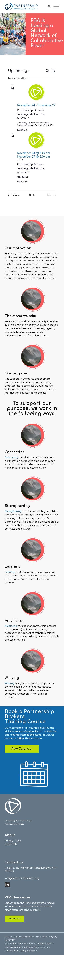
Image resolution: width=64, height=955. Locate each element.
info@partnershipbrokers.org (22, 878)
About (10, 835)
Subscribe (14, 918)
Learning (10, 572)
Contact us (14, 862)
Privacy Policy (13, 840)
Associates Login (14, 824)
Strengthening (13, 511)
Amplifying (11, 626)
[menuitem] (47, 6)
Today (32, 195)
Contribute (11, 844)
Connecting (11, 457)
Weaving (10, 683)
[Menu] (54, 6)
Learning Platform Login (18, 820)
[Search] (47, 6)
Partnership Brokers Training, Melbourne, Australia (31, 114)
